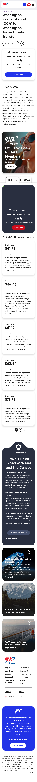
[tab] (12, 180)
